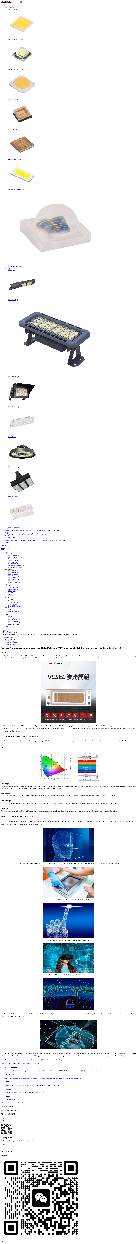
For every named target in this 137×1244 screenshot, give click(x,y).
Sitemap (3, 1144)
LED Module (12, 437)
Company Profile (9, 530)
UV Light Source (13, 129)
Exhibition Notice (60, 540)
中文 (2, 549)
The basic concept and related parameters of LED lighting (22, 1063)
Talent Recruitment (53, 530)
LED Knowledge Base (33, 540)
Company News (9, 540)
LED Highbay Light (14, 467)
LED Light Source (9, 7)
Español (6, 549)
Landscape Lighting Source (16, 69)
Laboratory (39, 530)
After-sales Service (10, 537)
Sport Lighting (27, 534)
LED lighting (8, 268)
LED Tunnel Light (13, 377)
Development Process (21, 530)
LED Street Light (13, 300)
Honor (45, 530)
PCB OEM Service (14, 527)
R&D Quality (32, 530)
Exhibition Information (47, 540)
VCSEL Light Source (14, 159)
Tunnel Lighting (18, 534)
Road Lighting (8, 534)
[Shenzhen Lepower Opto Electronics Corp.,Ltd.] (14, 3)
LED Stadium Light (14, 407)
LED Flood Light (13, 497)
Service (6, 535)
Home (6, 6)
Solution (6, 532)
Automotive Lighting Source (16, 189)
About (6, 528)
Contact (6, 542)
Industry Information (20, 540)
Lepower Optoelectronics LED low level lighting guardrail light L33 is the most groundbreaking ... (34, 1060)
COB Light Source (13, 99)
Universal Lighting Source (16, 39)
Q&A (17, 537)
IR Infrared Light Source (15, 266)
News (6, 539)
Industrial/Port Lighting (39, 534)
